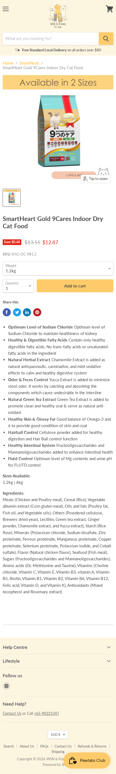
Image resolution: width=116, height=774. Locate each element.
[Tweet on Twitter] (17, 312)
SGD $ (55, 734)
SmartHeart (29, 63)
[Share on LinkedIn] (27, 312)
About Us (27, 746)
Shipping (58, 751)
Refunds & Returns (92, 746)
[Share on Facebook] (7, 312)
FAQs (44, 746)
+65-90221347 (46, 713)
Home (8, 63)
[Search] (106, 38)
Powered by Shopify (58, 764)
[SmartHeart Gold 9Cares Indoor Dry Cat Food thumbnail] (11, 197)
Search (9, 746)
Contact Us (12, 713)
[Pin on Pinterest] (37, 312)
